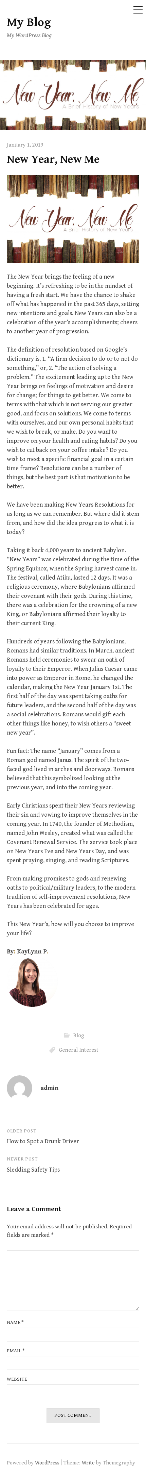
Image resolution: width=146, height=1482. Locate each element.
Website (17, 1379)
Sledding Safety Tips (33, 1169)
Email (16, 1351)
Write (88, 1463)
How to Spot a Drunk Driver (43, 1141)
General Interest (78, 1049)
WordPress (47, 1463)
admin (49, 1088)
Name (15, 1322)
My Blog (29, 22)
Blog (78, 1035)
